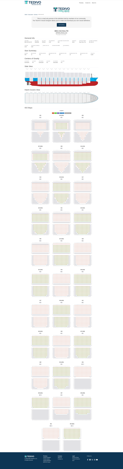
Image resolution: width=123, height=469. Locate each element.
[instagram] (94, 459)
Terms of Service (76, 459)
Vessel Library (30, 14)
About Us (94, 2)
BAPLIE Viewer (46, 462)
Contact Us (87, 2)
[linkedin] (90, 459)
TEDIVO (26, 14)
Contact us (60, 459)
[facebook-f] (87, 459)
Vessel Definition (47, 460)
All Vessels (36, 14)
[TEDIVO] (33, 3)
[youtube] (97, 459)
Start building (61, 24)
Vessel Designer (47, 457)
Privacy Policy (75, 457)
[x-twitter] (92, 459)
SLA (73, 460)
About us (60, 457)
